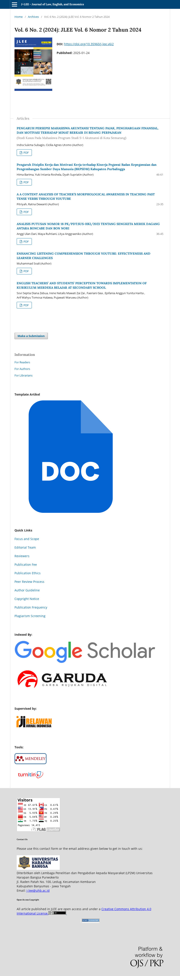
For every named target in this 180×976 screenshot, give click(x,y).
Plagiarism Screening (29, 616)
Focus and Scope (26, 539)
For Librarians (23, 375)
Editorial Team (25, 547)
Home (18, 17)
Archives (33, 17)
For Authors (22, 369)
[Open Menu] (14, 4)
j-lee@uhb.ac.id (38, 890)
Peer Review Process (29, 582)
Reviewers (21, 556)
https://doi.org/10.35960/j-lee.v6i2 (89, 44)
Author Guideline (27, 590)
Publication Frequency (30, 607)
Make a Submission (31, 336)
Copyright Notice (26, 599)
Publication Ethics (27, 573)
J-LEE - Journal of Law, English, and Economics (52, 4)
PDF (26, 153)
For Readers (22, 362)
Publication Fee (25, 564)
